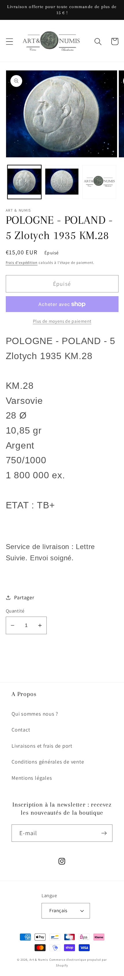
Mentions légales (32, 777)
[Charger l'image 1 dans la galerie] (24, 182)
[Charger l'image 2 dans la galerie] (62, 182)
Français (58, 910)
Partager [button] (24, 597)
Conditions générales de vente (48, 761)
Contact (21, 729)
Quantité (15, 611)
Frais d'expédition (21, 262)
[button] (9, 41)
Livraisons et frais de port (42, 745)
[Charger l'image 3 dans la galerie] (99, 182)
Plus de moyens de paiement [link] (62, 321)
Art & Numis (38, 960)
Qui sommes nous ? (35, 713)
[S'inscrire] (104, 833)
